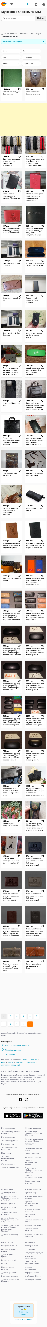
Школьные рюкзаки (9, 1276)
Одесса (24, 1060)
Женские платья (8, 1137)
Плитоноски (6, 1153)
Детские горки (7, 1189)
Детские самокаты (32, 1154)
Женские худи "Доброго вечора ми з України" (33, 1133)
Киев (3, 1062)
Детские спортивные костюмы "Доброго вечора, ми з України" (10, 1228)
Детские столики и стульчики (32, 1182)
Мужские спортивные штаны (34, 1221)
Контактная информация (30, 1257)
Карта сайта (30, 1242)
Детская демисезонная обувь (34, 1176)
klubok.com (4, 3)
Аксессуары (35, 34)
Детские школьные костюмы (9, 1213)
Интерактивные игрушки (7, 1268)
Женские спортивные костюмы (10, 1132)
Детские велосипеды (10, 1235)
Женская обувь (7, 1144)
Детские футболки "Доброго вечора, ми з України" (10, 1220)
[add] (27, 3)
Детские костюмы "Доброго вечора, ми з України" (10, 1198)
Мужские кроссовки (33, 1189)
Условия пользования (30, 1268)
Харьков (34, 1060)
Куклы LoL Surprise (33, 1157)
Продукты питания (9, 1246)
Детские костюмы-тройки (9, 1208)
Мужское (24, 34)
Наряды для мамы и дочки (33, 1149)
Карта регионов (31, 1246)
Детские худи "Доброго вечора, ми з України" (33, 1170)
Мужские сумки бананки (31, 1230)
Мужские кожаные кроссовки (32, 1210)
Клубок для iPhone (33, 1276)
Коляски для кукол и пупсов (10, 1250)
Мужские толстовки (33, 1225)
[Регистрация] (43, 4)
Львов (10, 1062)
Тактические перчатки (30, 1215)
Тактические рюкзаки (10, 1167)
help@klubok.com (32, 1273)
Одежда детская (8, 1203)
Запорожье (31, 1062)
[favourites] (11, 3)
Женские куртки (8, 1128)
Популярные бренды (34, 1253)
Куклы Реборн (7, 1242)
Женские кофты (8, 1164)
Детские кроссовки (9, 1273)
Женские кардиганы (9, 1140)
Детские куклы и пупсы (8, 1256)
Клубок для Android (33, 1280)
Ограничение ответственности (32, 1263)
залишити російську (23, 1319)
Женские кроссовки (33, 1128)
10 (23, 1024)
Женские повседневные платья (7, 1158)
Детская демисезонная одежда (31, 1163)
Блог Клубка (30, 1249)
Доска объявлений (9, 34)
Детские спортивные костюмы (10, 1281)
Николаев (19, 1062)
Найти (40, 18)
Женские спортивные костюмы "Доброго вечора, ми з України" (34, 1142)
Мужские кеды (31, 1192)
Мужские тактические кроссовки (34, 1235)
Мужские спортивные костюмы (34, 1197)
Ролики (4, 1264)
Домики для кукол (8, 1192)
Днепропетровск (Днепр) (10, 1065)
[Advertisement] (23, 26)
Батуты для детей (8, 1260)
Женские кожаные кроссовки (9, 1148)
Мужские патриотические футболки (31, 1203)
